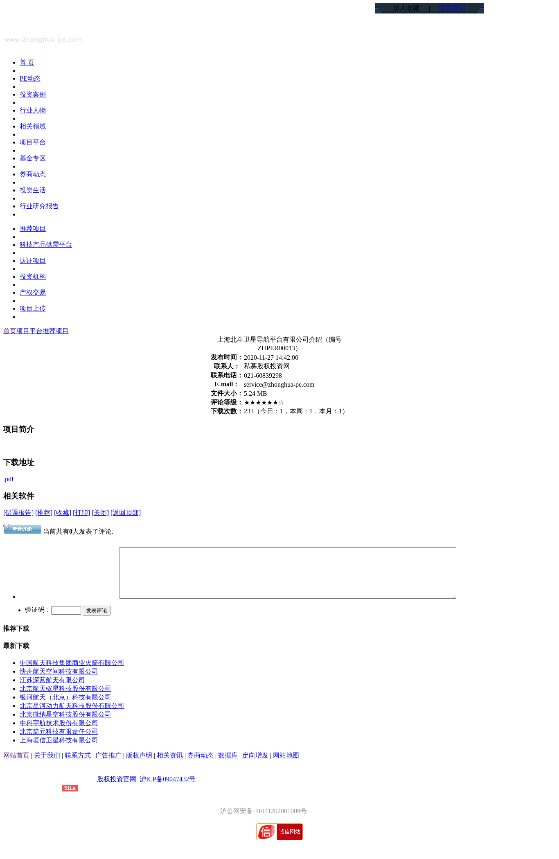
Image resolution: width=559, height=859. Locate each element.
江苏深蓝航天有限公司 (52, 679)
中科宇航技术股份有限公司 (59, 722)
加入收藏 (406, 8)
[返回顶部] (125, 512)
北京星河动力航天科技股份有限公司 (72, 705)
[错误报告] (18, 512)
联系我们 (452, 8)
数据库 (228, 755)
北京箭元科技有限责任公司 (59, 731)
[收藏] (62, 512)
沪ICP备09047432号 (168, 779)
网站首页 (16, 755)
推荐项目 (56, 330)
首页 (9, 330)
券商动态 (200, 755)
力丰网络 (49, 787)
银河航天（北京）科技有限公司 (65, 697)
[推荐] (43, 512)
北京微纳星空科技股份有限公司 (65, 714)
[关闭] (100, 512)
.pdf (8, 479)
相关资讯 (170, 755)
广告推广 (108, 755)
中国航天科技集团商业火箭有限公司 (72, 662)
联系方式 (78, 755)
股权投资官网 (116, 779)
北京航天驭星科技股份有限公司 (65, 688)
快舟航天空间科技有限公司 (59, 671)
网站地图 (286, 755)
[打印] (81, 512)
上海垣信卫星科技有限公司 (59, 740)
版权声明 (139, 755)
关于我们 (47, 755)
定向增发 (255, 755)
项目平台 (29, 330)
